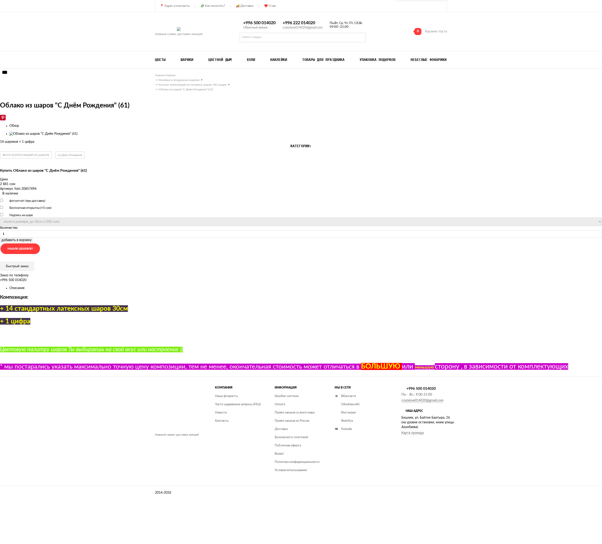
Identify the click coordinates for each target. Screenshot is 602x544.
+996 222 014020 (299, 23)
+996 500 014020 (259, 23)
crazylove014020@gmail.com (303, 27)
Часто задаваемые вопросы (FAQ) (238, 404)
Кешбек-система (286, 396)
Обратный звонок (255, 27)
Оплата (280, 404)
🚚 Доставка (244, 6)
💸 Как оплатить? (212, 6)
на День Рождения (70, 155)
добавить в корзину (16, 240)
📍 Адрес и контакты (175, 6)
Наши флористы (226, 396)
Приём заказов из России (292, 420)
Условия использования (291, 470)
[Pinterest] (3, 117)
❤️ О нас (270, 6)
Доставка (281, 429)
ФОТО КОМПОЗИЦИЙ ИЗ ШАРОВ (26, 155)
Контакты (222, 420)
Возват (279, 453)
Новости (221, 412)
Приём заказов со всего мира (294, 412)
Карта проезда (412, 433)
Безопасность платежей (291, 437)
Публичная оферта (288, 445)
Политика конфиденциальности (297, 462)
